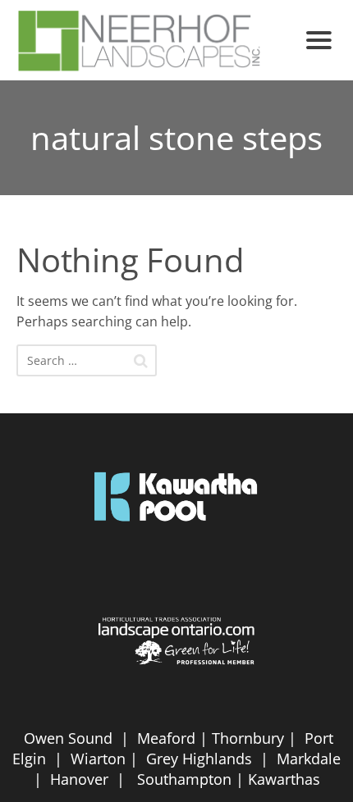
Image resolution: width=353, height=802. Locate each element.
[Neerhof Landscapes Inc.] (154, 40)
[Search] (141, 360)
